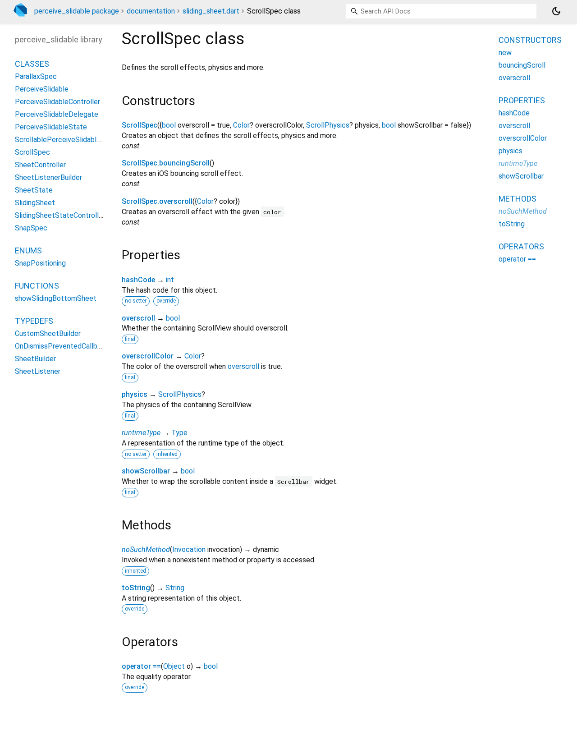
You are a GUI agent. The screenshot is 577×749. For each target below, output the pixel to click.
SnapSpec (31, 228)
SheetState (34, 190)
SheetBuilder (35, 359)
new (505, 52)
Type (179, 432)
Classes (32, 64)
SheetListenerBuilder (48, 178)
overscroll (138, 318)
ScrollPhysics (327, 125)
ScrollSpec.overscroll (157, 201)
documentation (151, 11)
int (170, 280)
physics (134, 394)
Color (241, 125)
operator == (141, 666)
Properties (522, 100)
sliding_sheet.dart (211, 11)
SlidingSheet (35, 203)
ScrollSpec (139, 125)
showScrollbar (146, 471)
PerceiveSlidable (42, 89)
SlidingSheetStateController (60, 215)
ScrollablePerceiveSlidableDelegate (72, 140)
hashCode (138, 280)
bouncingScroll (522, 65)
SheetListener (37, 372)
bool (169, 125)
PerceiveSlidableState (51, 127)
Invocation (189, 549)
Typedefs (34, 321)
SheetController (40, 165)
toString (136, 588)
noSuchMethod (146, 549)
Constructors (530, 40)
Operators (521, 246)
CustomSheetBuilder (48, 334)
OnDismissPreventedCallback (62, 346)
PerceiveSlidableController (57, 102)
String (174, 588)
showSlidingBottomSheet (55, 298)
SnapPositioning (40, 263)
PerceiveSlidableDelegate (56, 114)
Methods (517, 198)
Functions (37, 286)
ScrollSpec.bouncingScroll (166, 163)
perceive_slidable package (76, 11)
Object (174, 666)
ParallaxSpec (36, 77)
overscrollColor (148, 356)
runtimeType (141, 432)
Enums (28, 251)
